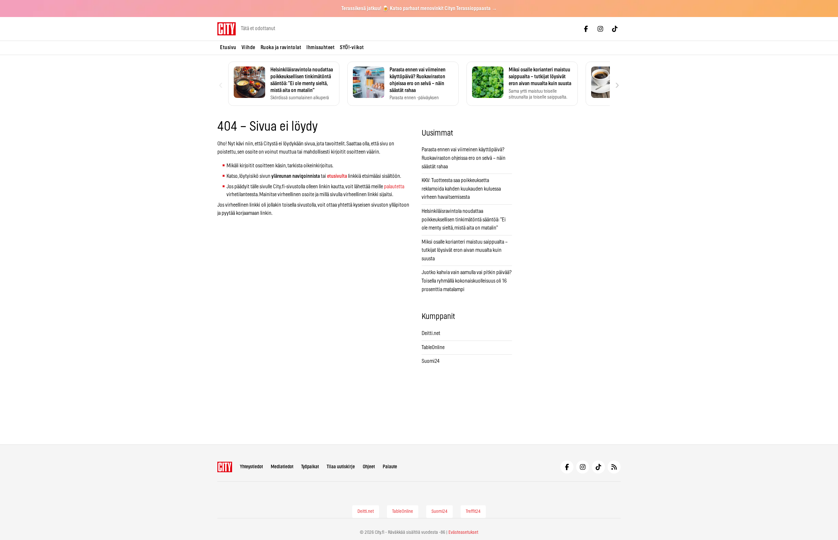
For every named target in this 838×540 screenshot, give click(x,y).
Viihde (248, 47)
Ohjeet (369, 466)
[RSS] (614, 467)
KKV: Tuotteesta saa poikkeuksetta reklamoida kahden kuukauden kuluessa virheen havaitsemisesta (461, 189)
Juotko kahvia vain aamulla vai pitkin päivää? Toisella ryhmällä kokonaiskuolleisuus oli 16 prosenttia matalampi (467, 281)
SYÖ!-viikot (352, 47)
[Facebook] (586, 29)
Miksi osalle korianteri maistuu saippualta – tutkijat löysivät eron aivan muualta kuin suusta (465, 250)
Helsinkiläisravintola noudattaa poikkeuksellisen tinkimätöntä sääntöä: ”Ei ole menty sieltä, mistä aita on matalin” (464, 220)
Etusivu (228, 47)
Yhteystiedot (251, 466)
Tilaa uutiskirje (341, 466)
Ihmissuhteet (320, 47)
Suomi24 (431, 361)
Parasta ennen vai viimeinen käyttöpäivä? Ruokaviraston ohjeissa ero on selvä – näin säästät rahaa (463, 158)
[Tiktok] (615, 29)
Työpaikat (310, 466)
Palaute (390, 466)
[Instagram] (600, 29)
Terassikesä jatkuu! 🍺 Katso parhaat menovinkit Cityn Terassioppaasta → (419, 8)
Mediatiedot (282, 466)
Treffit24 (473, 511)
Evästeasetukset (463, 532)
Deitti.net (431, 333)
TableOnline (433, 347)
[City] (224, 467)
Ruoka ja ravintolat (281, 47)
